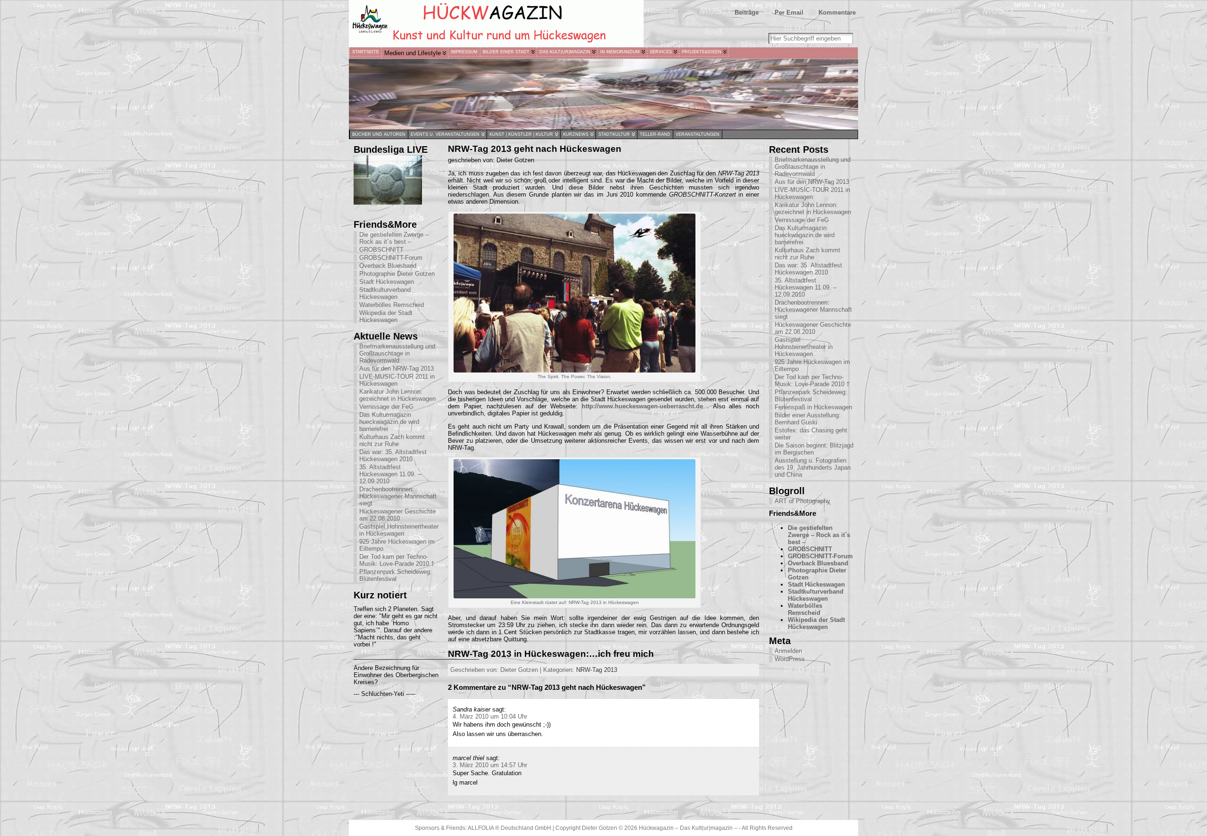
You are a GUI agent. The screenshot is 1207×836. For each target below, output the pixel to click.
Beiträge (747, 12)
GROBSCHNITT (381, 249)
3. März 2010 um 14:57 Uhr (490, 765)
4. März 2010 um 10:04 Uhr (490, 716)
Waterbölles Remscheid (391, 304)
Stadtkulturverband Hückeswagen (385, 293)
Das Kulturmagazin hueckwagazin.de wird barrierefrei (389, 421)
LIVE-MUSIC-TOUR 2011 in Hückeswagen (397, 380)
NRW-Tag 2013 (596, 669)
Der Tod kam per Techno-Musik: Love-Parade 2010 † (396, 560)
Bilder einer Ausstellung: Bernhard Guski (808, 419)
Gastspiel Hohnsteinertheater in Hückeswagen (398, 530)
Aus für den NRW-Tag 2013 (396, 368)
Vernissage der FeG (386, 406)
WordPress (790, 658)
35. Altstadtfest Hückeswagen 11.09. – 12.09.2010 (390, 474)
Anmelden (788, 650)
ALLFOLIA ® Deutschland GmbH (510, 828)
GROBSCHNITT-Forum (390, 257)
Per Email (789, 12)
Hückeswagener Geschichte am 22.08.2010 (397, 515)
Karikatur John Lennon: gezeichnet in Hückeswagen (397, 395)
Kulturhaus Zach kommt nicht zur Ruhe (392, 440)
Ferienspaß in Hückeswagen (813, 407)
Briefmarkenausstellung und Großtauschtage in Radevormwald (397, 353)
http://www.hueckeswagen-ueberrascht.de (642, 406)
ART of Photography (802, 501)
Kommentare (837, 12)
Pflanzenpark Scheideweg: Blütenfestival (395, 575)
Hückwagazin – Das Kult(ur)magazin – (688, 828)
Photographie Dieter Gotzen (397, 273)
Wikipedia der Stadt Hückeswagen (386, 316)
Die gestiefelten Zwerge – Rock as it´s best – (394, 238)
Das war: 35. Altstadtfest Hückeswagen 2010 (393, 455)
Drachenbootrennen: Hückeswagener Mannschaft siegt (398, 496)
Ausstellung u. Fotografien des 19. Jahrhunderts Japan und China (813, 467)
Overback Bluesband (387, 265)
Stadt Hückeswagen (386, 281)
